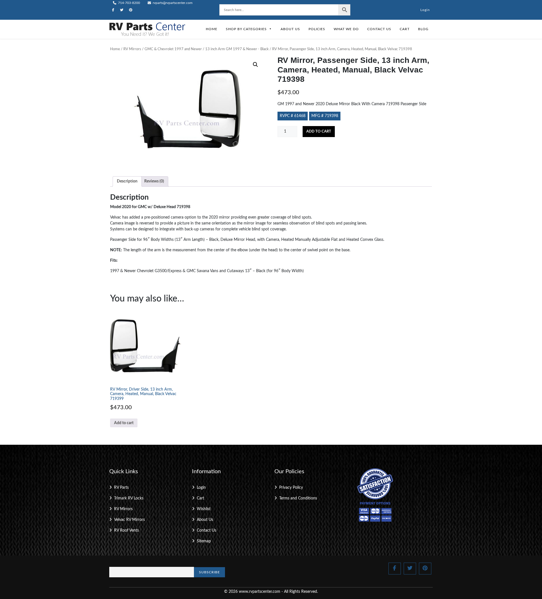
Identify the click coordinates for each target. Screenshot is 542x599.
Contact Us (379, 29)
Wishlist (204, 509)
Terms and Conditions (298, 498)
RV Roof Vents (126, 530)
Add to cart (318, 131)
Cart (405, 29)
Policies (317, 29)
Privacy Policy (291, 488)
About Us (290, 29)
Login (425, 10)
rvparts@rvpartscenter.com (172, 3)
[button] (255, 65)
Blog (423, 29)
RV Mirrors (132, 49)
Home (211, 29)
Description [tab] (127, 181)
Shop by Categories (246, 29)
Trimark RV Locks (128, 498)
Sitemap (204, 541)
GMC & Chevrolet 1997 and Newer (173, 49)
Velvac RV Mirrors (129, 520)
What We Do (346, 29)
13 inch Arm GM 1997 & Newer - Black (237, 49)
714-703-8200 (128, 3)
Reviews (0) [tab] (154, 181)
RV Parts (121, 488)
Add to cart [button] (124, 423)
